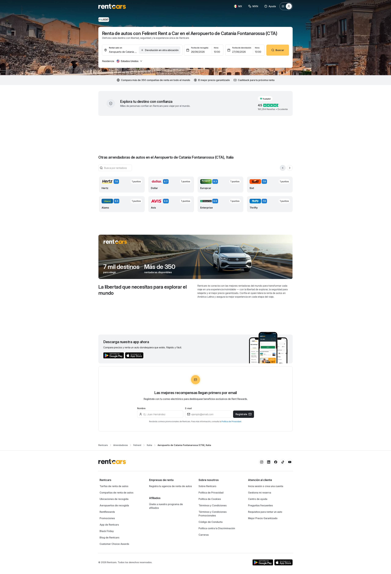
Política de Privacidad (232, 421)
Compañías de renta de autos (116, 492)
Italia (149, 445)
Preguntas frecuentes (260, 505)
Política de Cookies (210, 499)
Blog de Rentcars (109, 537)
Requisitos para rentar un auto (265, 511)
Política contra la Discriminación (217, 528)
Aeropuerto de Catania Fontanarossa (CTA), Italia (184, 445)
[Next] (290, 168)
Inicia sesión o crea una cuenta (265, 486)
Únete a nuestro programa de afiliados (166, 506)
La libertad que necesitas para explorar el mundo (142, 290)
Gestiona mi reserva (259, 492)
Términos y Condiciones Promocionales (213, 513)
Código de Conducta (211, 521)
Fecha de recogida (199, 48)
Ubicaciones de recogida (114, 499)
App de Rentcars (109, 524)
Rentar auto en (115, 48)
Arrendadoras (120, 445)
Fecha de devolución (241, 48)
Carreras (204, 534)
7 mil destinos (121, 266)
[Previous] (283, 168)
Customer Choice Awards (114, 543)
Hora (216, 48)
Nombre (141, 408)
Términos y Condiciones (213, 505)
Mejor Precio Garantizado (263, 518)
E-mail (188, 408)
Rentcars (103, 445)
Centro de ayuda (257, 499)
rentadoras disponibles (158, 272)
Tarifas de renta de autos (114, 486)
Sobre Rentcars (207, 486)
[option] (121, 480)
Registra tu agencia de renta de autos (170, 486)
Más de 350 (159, 266)
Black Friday (107, 531)
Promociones (107, 518)
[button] (267, 98)
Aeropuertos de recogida (114, 505)
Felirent (137, 445)
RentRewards (107, 511)
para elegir (109, 272)
